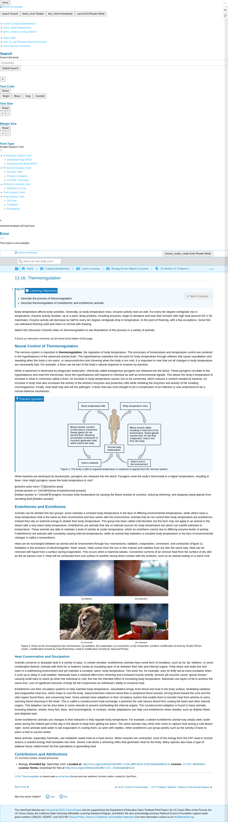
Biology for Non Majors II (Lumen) (130, 268)
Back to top (20, 786)
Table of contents (199, 296)
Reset (5, 90)
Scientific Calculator (18, 180)
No (65, 796)
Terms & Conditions (96, 817)
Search (20, 261)
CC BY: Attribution (194, 764)
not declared (64, 776)
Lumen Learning (90, 268)
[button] (12, 204)
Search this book (9, 57)
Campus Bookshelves (57, 268)
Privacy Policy (77, 817)
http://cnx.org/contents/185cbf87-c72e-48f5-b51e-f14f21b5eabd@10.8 (126, 764)
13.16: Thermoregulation (27, 776)
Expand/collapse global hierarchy (18, 269)
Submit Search (10, 68)
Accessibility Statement (121, 817)
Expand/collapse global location (211, 267)
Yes (52, 796)
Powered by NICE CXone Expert (63, 810)
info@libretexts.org (183, 817)
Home (30, 268)
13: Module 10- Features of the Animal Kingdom (186, 268)
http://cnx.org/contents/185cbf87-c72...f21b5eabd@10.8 (99, 767)
